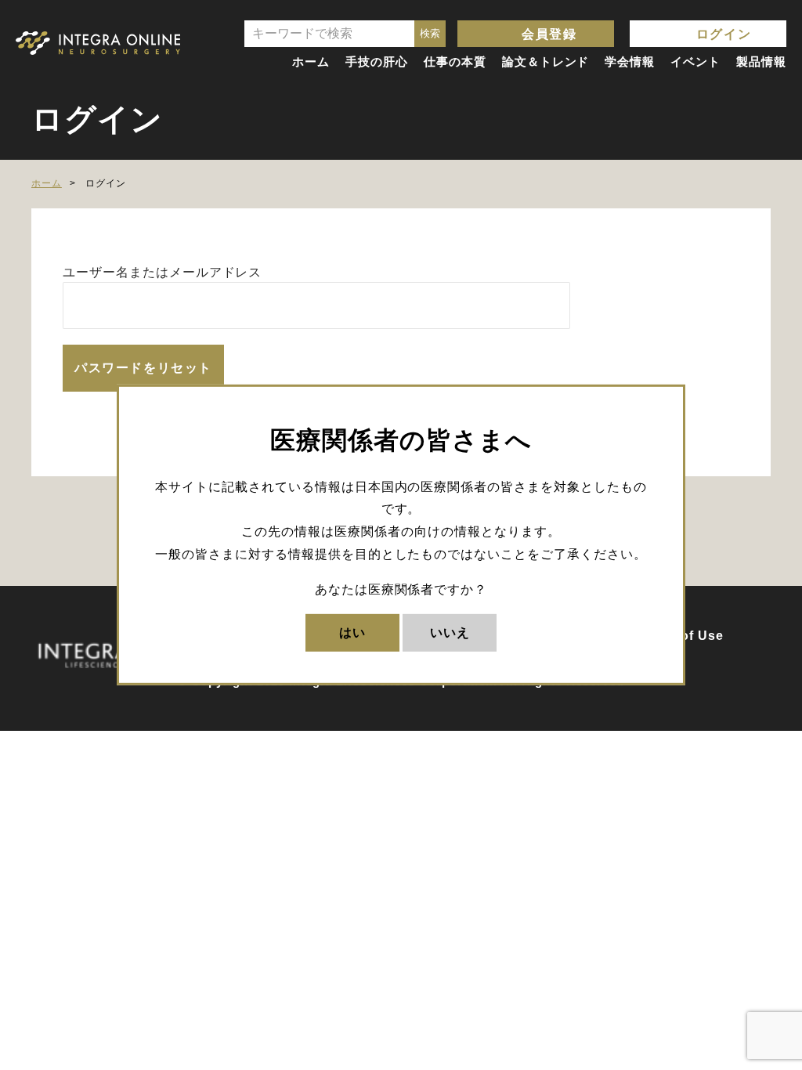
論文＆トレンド (546, 61)
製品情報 (761, 61)
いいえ (450, 631)
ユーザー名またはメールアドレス (162, 272)
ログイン (723, 34)
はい (352, 631)
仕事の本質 (455, 61)
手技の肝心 (376, 61)
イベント (695, 61)
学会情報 (630, 61)
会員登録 (549, 34)
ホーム (311, 61)
